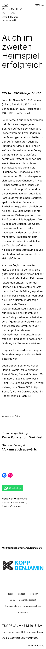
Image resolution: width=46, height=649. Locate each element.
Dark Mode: (34, 645)
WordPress (31, 638)
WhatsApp (15, 488)
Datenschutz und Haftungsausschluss (22, 632)
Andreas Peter (13, 416)
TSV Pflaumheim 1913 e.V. (12, 9)
